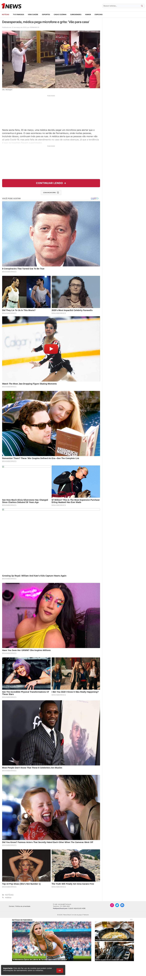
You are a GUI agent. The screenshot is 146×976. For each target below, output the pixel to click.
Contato (11, 906)
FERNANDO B (34, 27)
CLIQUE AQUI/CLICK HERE (77, 908)
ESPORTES (46, 14)
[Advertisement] (51, 111)
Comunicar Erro (49, 192)
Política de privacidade (22, 906)
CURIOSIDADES (75, 14)
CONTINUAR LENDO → (51, 183)
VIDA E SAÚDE (33, 14)
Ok (60, 970)
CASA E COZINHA (60, 14)
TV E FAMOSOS (18, 14)
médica (8, 897)
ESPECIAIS (98, 14)
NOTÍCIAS (5, 14)
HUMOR (88, 14)
